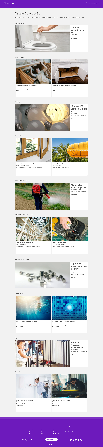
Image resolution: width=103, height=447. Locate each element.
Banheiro (72, 39)
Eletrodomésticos (56, 427)
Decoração (67, 429)
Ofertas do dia (44, 431)
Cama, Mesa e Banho (69, 431)
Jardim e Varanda (74, 194)
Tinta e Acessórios (19, 405)
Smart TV (31, 429)
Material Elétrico (73, 277)
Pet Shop (67, 427)
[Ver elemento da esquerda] (16, 39)
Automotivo (43, 427)
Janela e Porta (55, 169)
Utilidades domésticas (45, 426)
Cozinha (17, 90)
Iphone (30, 426)
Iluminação (72, 118)
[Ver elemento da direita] (87, 39)
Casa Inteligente (68, 426)
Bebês (42, 433)
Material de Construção (20, 247)
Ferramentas (43, 429)
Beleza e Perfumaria (57, 426)
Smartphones (32, 427)
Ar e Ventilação (56, 433)
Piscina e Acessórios (19, 326)
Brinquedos (55, 431)
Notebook (31, 433)
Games (54, 429)
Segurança (72, 354)
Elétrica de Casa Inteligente (21, 169)
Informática (31, 431)
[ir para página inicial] (9, 3)
